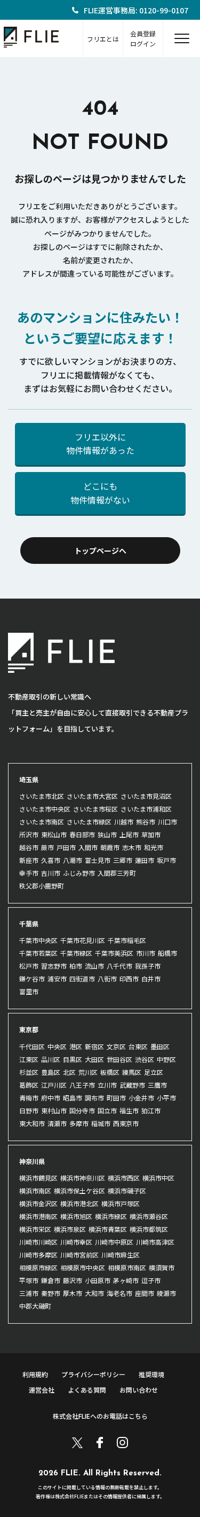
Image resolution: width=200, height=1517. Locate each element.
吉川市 (50, 872)
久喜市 (50, 859)
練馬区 (131, 1071)
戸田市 (66, 847)
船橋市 (167, 952)
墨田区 (160, 1046)
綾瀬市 (166, 1293)
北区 (69, 1071)
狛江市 (151, 1110)
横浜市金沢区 (38, 1203)
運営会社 (41, 1389)
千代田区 (32, 1046)
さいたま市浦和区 (146, 808)
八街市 (107, 978)
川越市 (123, 821)
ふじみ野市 (79, 872)
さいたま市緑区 (89, 821)
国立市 (107, 1110)
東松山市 (54, 834)
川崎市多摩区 (38, 1254)
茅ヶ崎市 (126, 1280)
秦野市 (50, 1293)
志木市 (131, 847)
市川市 (145, 952)
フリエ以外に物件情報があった (100, 443)
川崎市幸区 (76, 1241)
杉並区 (28, 1071)
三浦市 (28, 1293)
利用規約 (35, 1374)
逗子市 (151, 1280)
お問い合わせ (138, 1389)
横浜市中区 (158, 1177)
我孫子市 (148, 965)
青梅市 (28, 1097)
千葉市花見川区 (82, 940)
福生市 (129, 1110)
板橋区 (109, 1071)
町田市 (116, 1097)
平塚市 (28, 1280)
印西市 (129, 978)
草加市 (151, 834)
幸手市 (28, 872)
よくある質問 (87, 1389)
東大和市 (32, 1123)
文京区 (116, 1046)
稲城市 (100, 1123)
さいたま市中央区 (44, 808)
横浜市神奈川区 (82, 1177)
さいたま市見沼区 (146, 795)
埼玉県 (28, 779)
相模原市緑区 (38, 1267)
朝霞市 (109, 847)
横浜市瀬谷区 (149, 1216)
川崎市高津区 (155, 1241)
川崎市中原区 (114, 1241)
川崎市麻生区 (120, 1254)
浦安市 (57, 978)
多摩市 (79, 1123)
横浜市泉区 (70, 1228)
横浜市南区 (35, 1190)
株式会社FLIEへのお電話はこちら (100, 1415)
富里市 (28, 991)
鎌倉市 (50, 1280)
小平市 (166, 1097)
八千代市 (119, 965)
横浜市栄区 (35, 1228)
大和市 (94, 1293)
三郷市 (122, 859)
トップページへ (100, 550)
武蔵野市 (132, 1084)
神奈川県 (32, 1161)
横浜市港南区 (38, 1216)
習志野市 (54, 965)
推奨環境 (151, 1374)
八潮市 (72, 859)
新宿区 (94, 1046)
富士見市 (97, 859)
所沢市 (28, 834)
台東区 (138, 1046)
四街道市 (82, 978)
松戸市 (28, 965)
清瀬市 (57, 1123)
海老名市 (119, 1293)
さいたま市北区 (41, 795)
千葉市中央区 (38, 940)
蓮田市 (144, 859)
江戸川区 (54, 1084)
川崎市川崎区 (38, 1241)
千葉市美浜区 (114, 952)
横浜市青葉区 (108, 1228)
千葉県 (28, 923)
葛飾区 (28, 1084)
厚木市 (72, 1293)
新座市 (28, 859)
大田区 (94, 1059)
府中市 (50, 1097)
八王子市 (82, 1084)
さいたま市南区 (41, 821)
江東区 (28, 1059)
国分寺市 (82, 1110)
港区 (75, 1046)
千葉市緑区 (76, 952)
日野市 (28, 1110)
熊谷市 (145, 821)
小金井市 (141, 1097)
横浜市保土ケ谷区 (79, 1190)
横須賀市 (161, 1267)
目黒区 (72, 1059)
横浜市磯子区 (127, 1190)
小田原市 (97, 1280)
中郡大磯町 (35, 1305)
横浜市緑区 (111, 1216)
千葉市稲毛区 (127, 940)
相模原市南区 (127, 1267)
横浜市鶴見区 (38, 1177)
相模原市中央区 (82, 1267)
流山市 (94, 965)
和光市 (153, 847)
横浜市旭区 (76, 1216)
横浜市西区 (124, 1177)
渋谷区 (144, 1059)
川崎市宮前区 (79, 1254)
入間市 (88, 847)
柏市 (75, 965)
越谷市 (28, 847)
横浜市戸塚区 (120, 1203)
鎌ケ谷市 (32, 978)
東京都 (28, 1029)
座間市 (144, 1293)
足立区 (153, 1071)
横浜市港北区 (79, 1203)
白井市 (151, 978)
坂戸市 (166, 859)
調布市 (94, 1097)
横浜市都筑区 (149, 1228)
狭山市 (107, 834)
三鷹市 (157, 1084)
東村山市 (54, 1110)
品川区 (50, 1059)
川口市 (167, 821)
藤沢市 (72, 1280)
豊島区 (50, 1071)
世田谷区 (119, 1059)
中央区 (57, 1046)
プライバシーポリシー (93, 1374)
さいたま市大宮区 (92, 795)
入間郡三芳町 (117, 872)
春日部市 (82, 834)
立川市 (107, 1084)
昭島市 (72, 1097)
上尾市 (129, 834)
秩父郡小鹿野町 (41, 885)
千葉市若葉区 (38, 952)
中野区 (166, 1059)
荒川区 (88, 1071)
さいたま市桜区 (95, 808)
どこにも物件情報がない (100, 493)
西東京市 (126, 1123)
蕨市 (47, 847)
